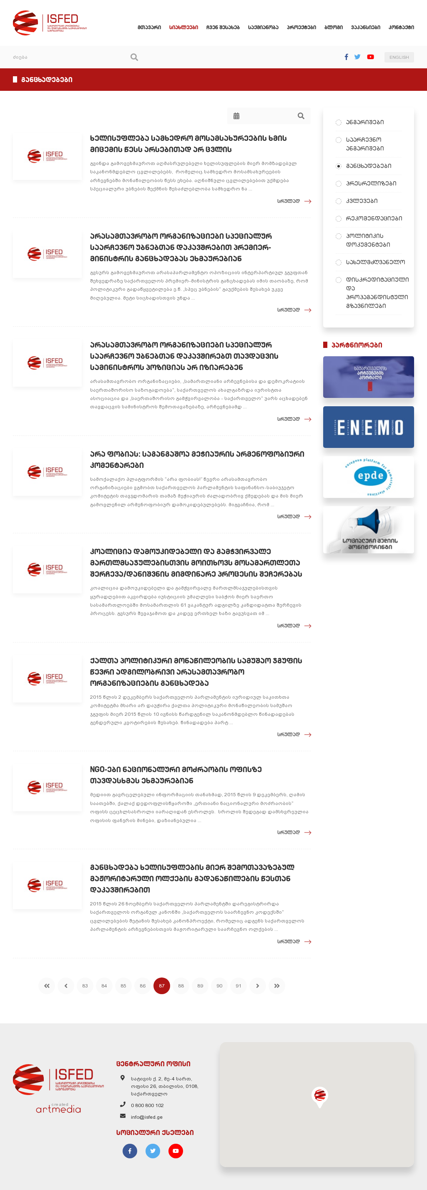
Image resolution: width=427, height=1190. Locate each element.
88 (181, 986)
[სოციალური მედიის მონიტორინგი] (368, 530)
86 (143, 986)
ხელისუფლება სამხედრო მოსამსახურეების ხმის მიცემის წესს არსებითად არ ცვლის (188, 143)
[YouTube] (370, 56)
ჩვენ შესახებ (223, 27)
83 (85, 986)
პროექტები (301, 27)
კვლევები (362, 201)
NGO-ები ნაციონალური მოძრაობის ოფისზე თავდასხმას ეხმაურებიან (176, 775)
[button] (320, 1097)
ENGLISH (399, 57)
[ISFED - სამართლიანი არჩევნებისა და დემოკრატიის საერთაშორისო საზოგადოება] (50, 14)
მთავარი (149, 27)
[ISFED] (58, 1077)
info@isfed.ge (147, 1117)
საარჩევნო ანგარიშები (365, 144)
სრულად (288, 201)
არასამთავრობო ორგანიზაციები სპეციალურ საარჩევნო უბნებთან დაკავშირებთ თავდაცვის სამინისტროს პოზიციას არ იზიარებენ (184, 356)
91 (238, 986)
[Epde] (368, 477)
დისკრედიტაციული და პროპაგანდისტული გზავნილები (374, 293)
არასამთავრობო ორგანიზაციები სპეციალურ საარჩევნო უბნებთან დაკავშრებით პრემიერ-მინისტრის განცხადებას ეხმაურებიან (181, 247)
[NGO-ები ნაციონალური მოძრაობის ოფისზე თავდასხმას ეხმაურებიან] (47, 787)
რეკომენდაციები (374, 218)
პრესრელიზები (371, 183)
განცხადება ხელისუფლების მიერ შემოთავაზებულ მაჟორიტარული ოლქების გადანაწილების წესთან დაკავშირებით (192, 878)
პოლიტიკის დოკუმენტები (368, 240)
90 (219, 986)
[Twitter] (357, 56)
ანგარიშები (365, 122)
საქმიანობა (263, 27)
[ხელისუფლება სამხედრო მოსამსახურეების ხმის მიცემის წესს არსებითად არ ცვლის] (47, 156)
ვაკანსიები (365, 27)
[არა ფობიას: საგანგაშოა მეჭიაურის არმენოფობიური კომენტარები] (47, 472)
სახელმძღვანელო (374, 262)
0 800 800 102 (147, 1105)
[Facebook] (346, 56)
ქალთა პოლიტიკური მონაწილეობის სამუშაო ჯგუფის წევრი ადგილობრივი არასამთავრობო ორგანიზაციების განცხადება (196, 672)
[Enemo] (368, 427)
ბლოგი (333, 27)
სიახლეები (183, 27)
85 (123, 986)
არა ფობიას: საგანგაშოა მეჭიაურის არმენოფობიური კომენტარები (197, 459)
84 (104, 986)
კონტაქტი (401, 27)
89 (200, 986)
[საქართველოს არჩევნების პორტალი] (368, 377)
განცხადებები (369, 166)
